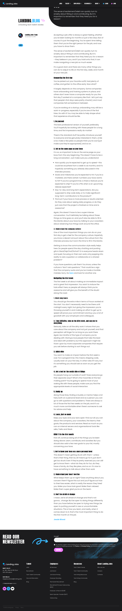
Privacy (17, 607)
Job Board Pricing (55, 574)
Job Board (53, 571)
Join (114, 3)
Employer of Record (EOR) (57, 591)
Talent (67, 3)
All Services (53, 567)
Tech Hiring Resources (80, 574)
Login (106, 3)
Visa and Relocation (32, 578)
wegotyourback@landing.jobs (12, 579)
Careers (99, 571)
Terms (77, 546)
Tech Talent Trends (79, 567)
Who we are (101, 567)
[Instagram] (8, 588)
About (97, 3)
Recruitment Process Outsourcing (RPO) (60, 586)
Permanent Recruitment (57, 582)
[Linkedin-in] (4, 588)
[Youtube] (12, 588)
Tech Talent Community (33, 574)
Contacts (100, 574)
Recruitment (29, 571)
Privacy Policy (86, 546)
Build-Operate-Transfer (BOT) (58, 594)
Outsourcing (53, 598)
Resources (87, 3)
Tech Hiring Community (80, 578)
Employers (77, 3)
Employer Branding (55, 578)
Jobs (60, 3)
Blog (27, 582)
